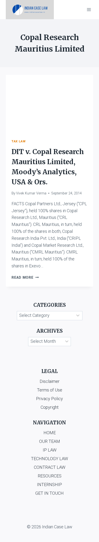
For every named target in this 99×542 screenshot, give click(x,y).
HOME (49, 432)
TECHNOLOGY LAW (49, 458)
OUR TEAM (49, 441)
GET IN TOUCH (49, 493)
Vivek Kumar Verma (31, 193)
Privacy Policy (49, 398)
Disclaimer (50, 381)
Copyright (50, 407)
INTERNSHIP (49, 484)
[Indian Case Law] (30, 9)
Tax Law (18, 141)
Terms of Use (49, 389)
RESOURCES (50, 475)
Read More (25, 278)
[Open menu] (88, 9)
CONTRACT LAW (49, 467)
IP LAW (49, 449)
